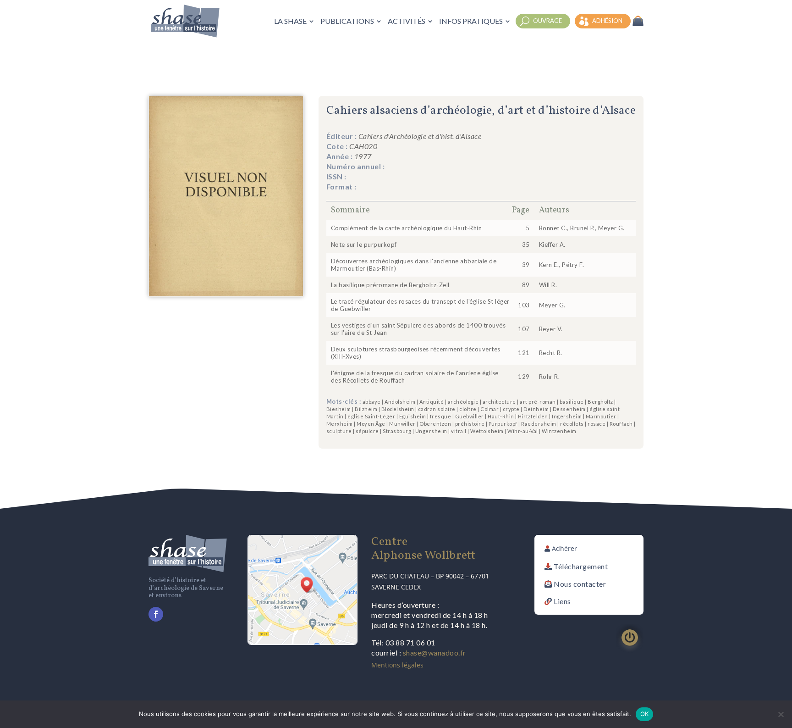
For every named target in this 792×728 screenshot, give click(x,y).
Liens (562, 601)
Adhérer (564, 548)
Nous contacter (580, 583)
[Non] (780, 714)
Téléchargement (581, 566)
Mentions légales (397, 665)
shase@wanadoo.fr (434, 652)
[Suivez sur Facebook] (155, 614)
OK (644, 713)
